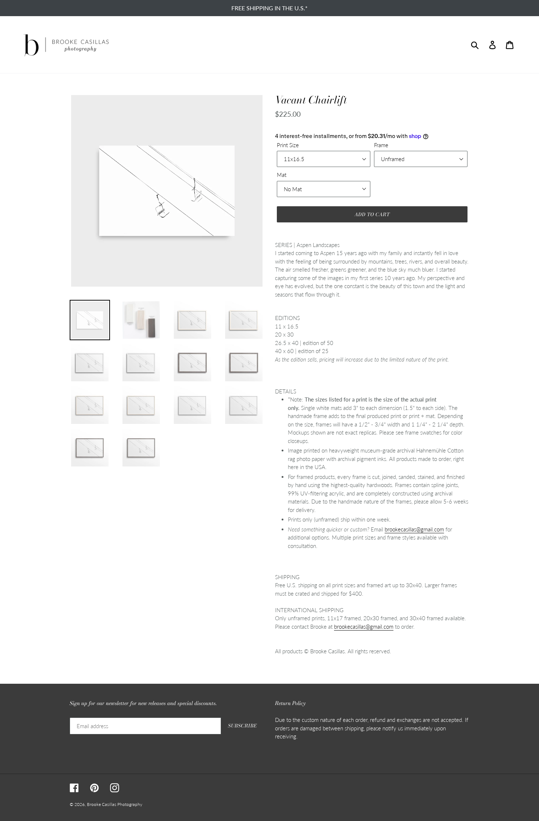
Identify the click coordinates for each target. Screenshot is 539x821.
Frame (381, 145)
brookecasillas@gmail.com (414, 529)
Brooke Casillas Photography (114, 804)
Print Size (288, 145)
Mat (281, 174)
